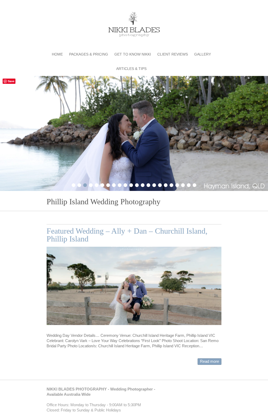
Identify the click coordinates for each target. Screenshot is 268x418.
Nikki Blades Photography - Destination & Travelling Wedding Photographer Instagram (217, 6)
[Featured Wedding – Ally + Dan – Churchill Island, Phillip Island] (134, 286)
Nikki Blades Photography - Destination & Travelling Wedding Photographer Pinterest (202, 6)
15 (154, 184)
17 (166, 184)
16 (160, 184)
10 (125, 184)
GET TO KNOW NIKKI (132, 54)
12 (137, 184)
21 (189, 184)
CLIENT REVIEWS (172, 54)
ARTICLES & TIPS (131, 69)
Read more (209, 361)
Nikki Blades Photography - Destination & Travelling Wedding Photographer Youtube (210, 6)
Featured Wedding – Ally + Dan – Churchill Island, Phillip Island (127, 235)
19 (177, 184)
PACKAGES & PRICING (88, 54)
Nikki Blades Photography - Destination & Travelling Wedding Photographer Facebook (194, 6)
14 (148, 184)
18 (171, 184)
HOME (57, 54)
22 (194, 184)
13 (143, 184)
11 (131, 184)
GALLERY (202, 54)
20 (183, 184)
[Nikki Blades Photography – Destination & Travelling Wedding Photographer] (134, 25)
